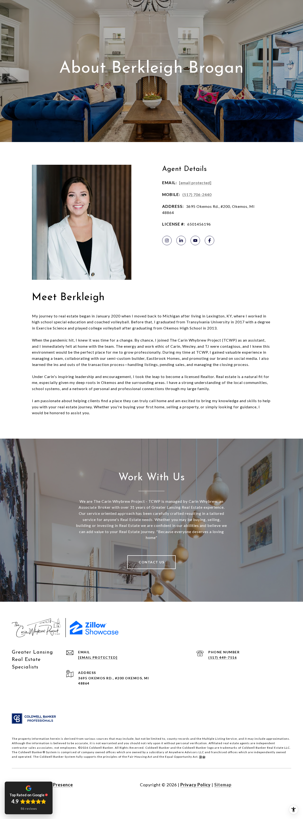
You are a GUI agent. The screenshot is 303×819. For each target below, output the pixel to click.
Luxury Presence (55, 784)
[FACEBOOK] (209, 240)
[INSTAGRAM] (167, 240)
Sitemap (223, 784)
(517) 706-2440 (197, 194)
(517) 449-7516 (222, 657)
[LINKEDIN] (181, 240)
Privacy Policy (195, 784)
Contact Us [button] (151, 562)
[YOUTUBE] (195, 240)
